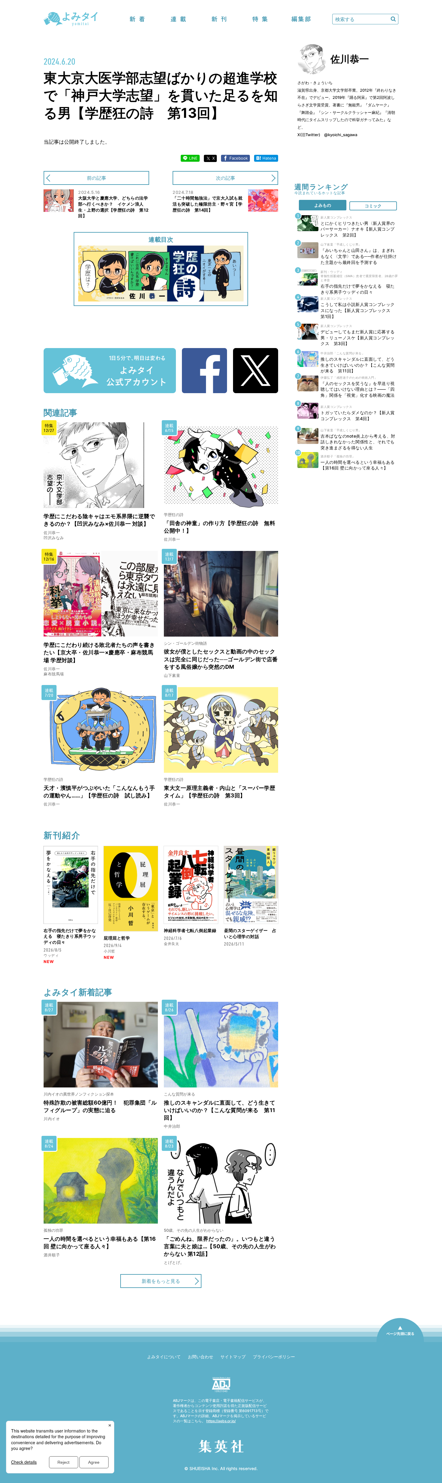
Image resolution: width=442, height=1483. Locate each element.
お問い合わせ (200, 1356)
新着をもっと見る (161, 1281)
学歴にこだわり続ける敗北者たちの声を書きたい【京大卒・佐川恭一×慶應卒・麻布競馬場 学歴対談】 (99, 652)
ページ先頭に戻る (400, 1341)
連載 (178, 19)
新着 (137, 19)
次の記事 (225, 178)
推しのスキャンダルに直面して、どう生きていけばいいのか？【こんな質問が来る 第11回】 (219, 1110)
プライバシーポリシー (274, 1356)
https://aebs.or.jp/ (221, 1421)
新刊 (219, 19)
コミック (373, 205)
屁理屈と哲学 (117, 937)
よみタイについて (164, 1356)
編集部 (301, 19)
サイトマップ (233, 1356)
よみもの (322, 205)
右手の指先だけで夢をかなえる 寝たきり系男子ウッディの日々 (70, 936)
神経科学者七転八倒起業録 (190, 930)
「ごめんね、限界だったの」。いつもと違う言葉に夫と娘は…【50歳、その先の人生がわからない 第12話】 (220, 1246)
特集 (260, 19)
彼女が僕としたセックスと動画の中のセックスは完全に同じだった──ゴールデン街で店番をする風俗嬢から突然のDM (221, 659)
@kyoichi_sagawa (340, 134)
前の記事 (96, 178)
